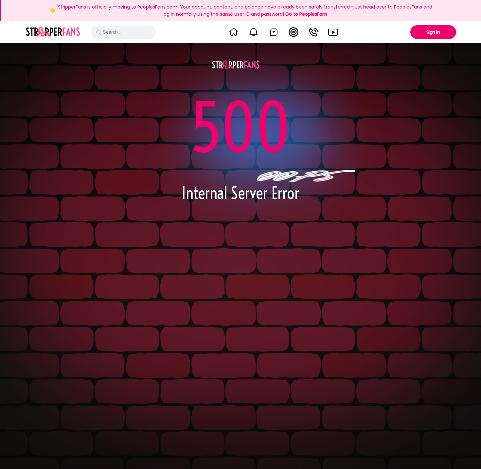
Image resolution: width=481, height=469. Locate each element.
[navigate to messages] (274, 32)
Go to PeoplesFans (306, 14)
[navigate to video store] (333, 32)
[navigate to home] (233, 32)
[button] (53, 32)
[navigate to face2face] (313, 32)
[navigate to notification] (253, 32)
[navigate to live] (293, 32)
